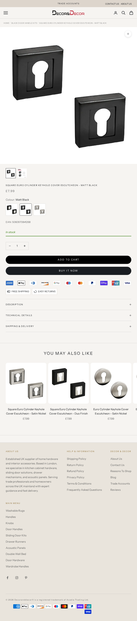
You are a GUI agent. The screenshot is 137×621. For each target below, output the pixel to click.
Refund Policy (75, 471)
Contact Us (112, 3)
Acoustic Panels (16, 548)
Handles (11, 517)
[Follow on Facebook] (7, 577)
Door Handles (14, 529)
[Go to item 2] (22, 173)
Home (6, 23)
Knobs (10, 523)
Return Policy (75, 465)
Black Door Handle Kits (24, 23)
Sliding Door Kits (16, 535)
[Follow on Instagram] (17, 577)
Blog (113, 477)
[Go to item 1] (11, 173)
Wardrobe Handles (17, 566)
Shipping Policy (76, 458)
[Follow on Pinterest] (26, 577)
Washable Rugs (15, 510)
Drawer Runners (16, 541)
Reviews (115, 489)
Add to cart (68, 259)
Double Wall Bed (16, 554)
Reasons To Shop (120, 471)
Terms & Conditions (79, 483)
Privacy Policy (75, 477)
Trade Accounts (120, 483)
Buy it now (68, 270)
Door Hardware (15, 560)
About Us (126, 3)
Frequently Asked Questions (84, 489)
